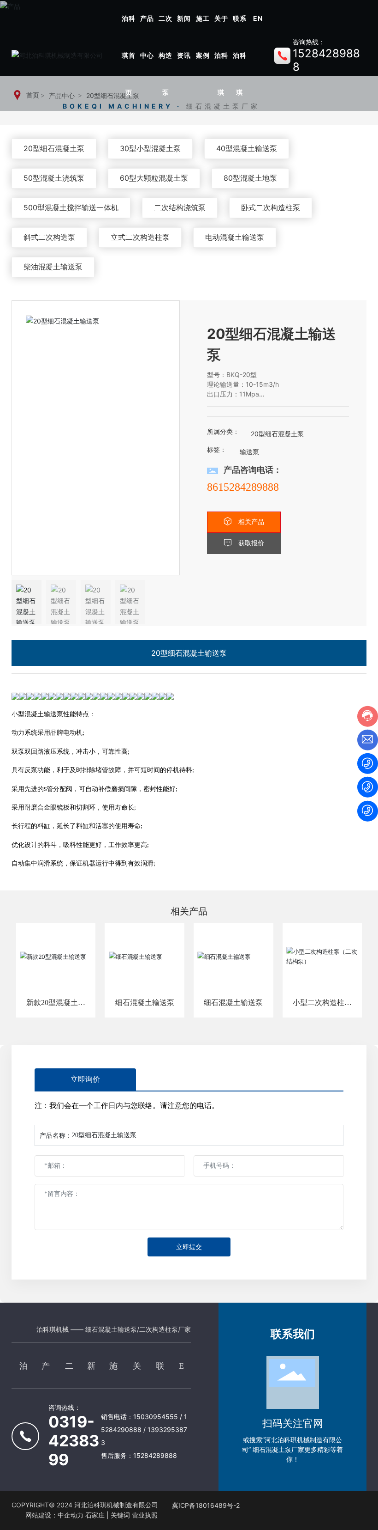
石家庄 (95, 1515)
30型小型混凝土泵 (150, 148)
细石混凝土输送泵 (144, 1002)
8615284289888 (243, 487)
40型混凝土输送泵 (246, 148)
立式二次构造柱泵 (140, 237)
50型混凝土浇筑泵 (54, 178)
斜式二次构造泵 (49, 237)
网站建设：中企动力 (54, 1515)
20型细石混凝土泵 (54, 148)
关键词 (120, 1515)
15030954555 (156, 1416)
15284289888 (155, 1455)
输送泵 (249, 452)
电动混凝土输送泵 (234, 237)
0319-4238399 (73, 1440)
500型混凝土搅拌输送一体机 (71, 207)
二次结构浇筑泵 (180, 207)
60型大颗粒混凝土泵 (154, 178)
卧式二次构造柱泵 (270, 207)
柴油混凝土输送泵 (53, 266)
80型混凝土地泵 (250, 178)
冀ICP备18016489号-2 (206, 1505)
